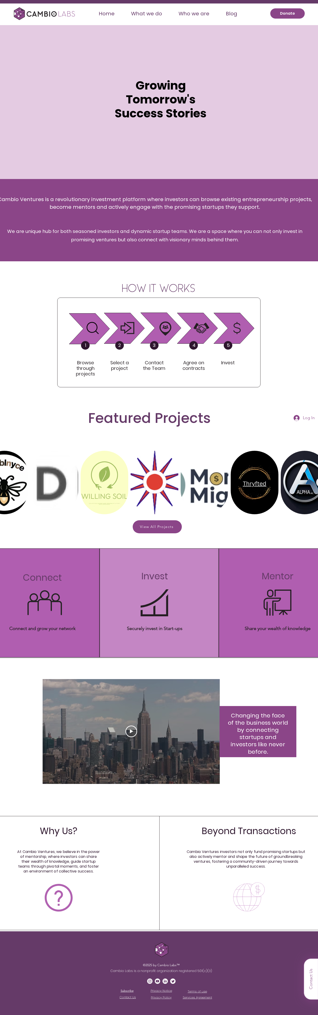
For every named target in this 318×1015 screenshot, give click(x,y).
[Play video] (131, 731)
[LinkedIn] (165, 981)
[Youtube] (157, 981)
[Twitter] (173, 981)
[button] (146, 13)
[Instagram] (149, 981)
